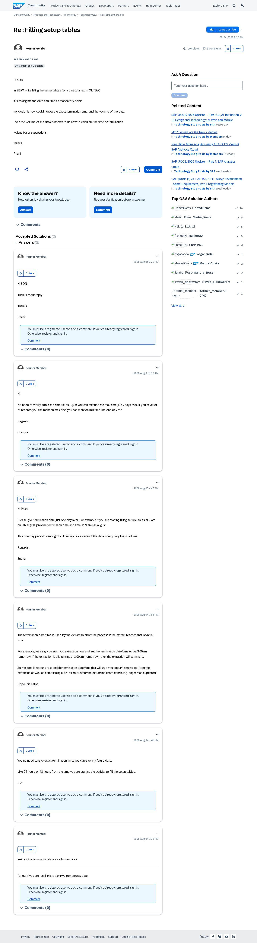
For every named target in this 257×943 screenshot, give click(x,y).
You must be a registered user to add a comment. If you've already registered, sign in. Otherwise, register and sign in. (83, 331)
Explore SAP (220, 5)
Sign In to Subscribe (222, 29)
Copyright (58, 936)
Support (113, 936)
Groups (90, 5)
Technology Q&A (88, 15)
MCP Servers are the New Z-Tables (194, 132)
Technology (70, 15)
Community (36, 5)
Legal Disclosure (78, 936)
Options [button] (241, 30)
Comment (153, 169)
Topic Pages (173, 5)
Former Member (36, 48)
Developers (106, 5)
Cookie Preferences (134, 936)
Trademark (98, 936)
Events (137, 5)
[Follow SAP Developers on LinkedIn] (233, 936)
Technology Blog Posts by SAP (194, 124)
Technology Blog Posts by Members (198, 136)
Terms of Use (41, 936)
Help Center (153, 5)
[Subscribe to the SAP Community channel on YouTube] (226, 936)
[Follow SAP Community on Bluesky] (219, 936)
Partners (123, 5)
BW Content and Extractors (29, 66)
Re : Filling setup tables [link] (112, 15)
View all (176, 305)
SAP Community (22, 15)
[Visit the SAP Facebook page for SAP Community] (212, 936)
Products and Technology (65, 5)
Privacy (25, 936)
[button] (228, 48)
